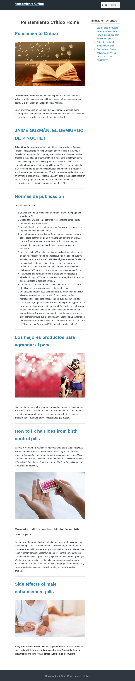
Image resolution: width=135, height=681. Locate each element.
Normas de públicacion (39, 196)
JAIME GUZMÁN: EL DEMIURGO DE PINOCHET (106, 56)
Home (104, 5)
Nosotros (114, 5)
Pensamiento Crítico (36, 33)
